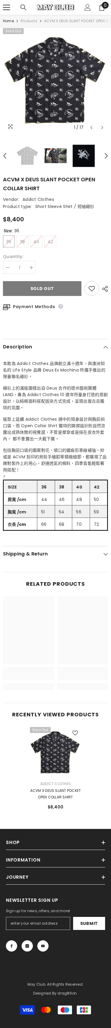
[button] (91, 127)
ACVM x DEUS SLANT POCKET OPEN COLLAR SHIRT (55, 794)
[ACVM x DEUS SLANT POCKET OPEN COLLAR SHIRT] (55, 752)
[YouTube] (43, 946)
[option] (55, 80)
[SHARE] (103, 289)
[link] (28, 677)
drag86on (67, 993)
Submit (89, 923)
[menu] (6, 7)
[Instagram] (27, 946)
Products (29, 20)
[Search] (23, 7)
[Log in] (87, 7)
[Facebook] (11, 946)
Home (8, 20)
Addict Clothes (38, 199)
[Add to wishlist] (91, 288)
